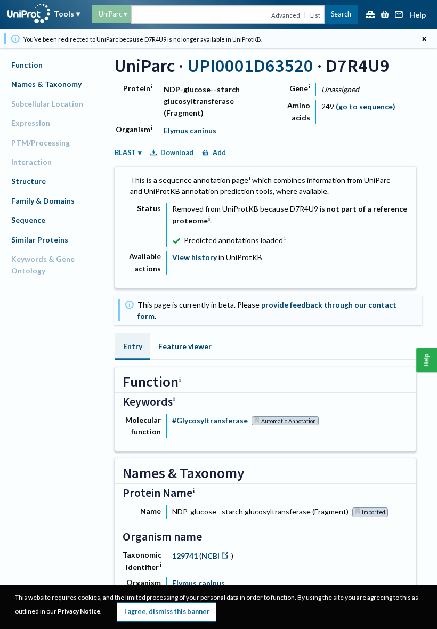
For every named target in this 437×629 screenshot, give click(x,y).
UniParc (110, 14)
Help (417, 15)
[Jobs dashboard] (370, 15)
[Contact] (399, 15)
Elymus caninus (190, 130)
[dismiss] (424, 38)
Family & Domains (43, 200)
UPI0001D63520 (250, 65)
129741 (185, 555)
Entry (132, 346)
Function (27, 64)
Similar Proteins (39, 239)
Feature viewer (185, 346)
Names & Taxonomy (46, 83)
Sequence (28, 219)
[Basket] (385, 15)
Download (176, 153)
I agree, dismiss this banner (166, 612)
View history (194, 257)
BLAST (125, 153)
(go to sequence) (365, 106)
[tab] (132, 346)
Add (219, 153)
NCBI (210, 555)
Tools (64, 13)
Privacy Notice (79, 611)
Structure (28, 181)
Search (341, 14)
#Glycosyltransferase (210, 420)
